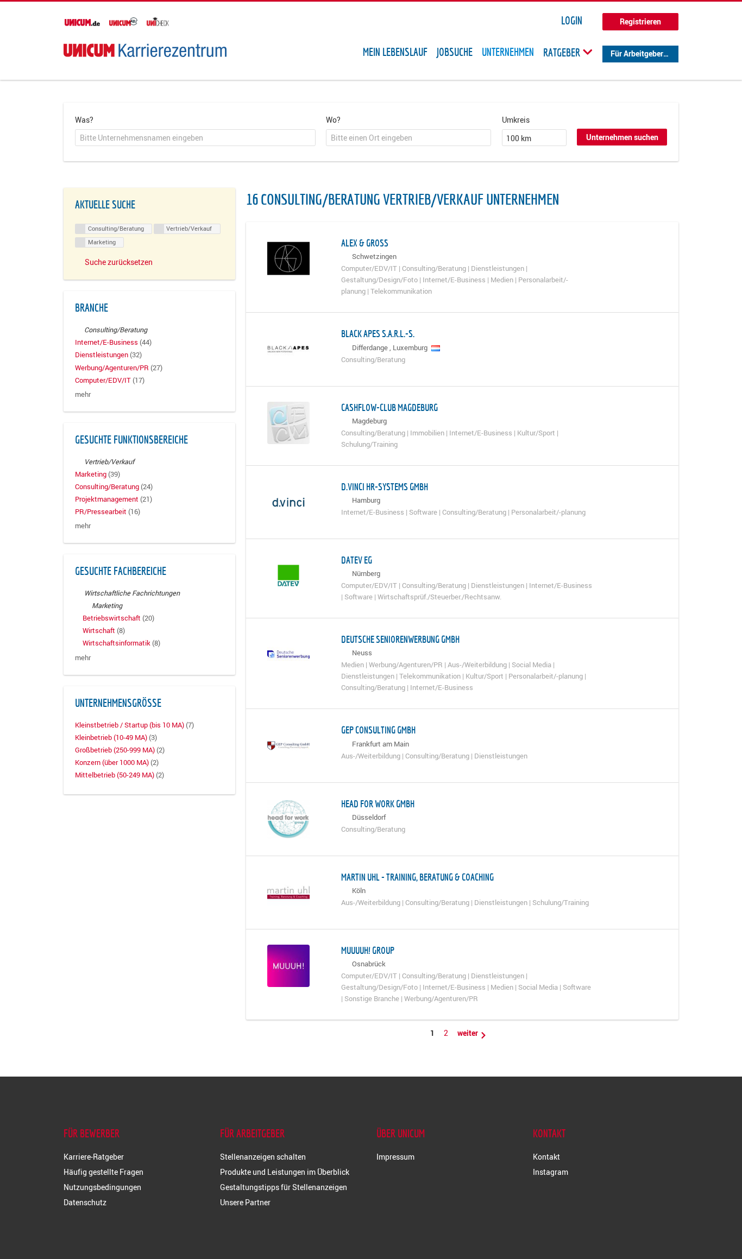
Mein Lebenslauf (395, 52)
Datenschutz (85, 1202)
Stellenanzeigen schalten (263, 1157)
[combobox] (195, 138)
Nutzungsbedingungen (102, 1187)
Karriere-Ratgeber (94, 1157)
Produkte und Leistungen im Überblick (284, 1172)
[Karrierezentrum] (145, 50)
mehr (83, 394)
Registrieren (640, 21)
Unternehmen (508, 52)
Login (571, 21)
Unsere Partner (245, 1202)
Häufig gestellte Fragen (103, 1172)
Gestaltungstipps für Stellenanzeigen (283, 1187)
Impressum (395, 1157)
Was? (84, 120)
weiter (468, 1033)
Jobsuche (455, 52)
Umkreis (516, 120)
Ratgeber (562, 52)
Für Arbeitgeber (637, 53)
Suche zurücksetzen (119, 262)
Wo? (333, 120)
